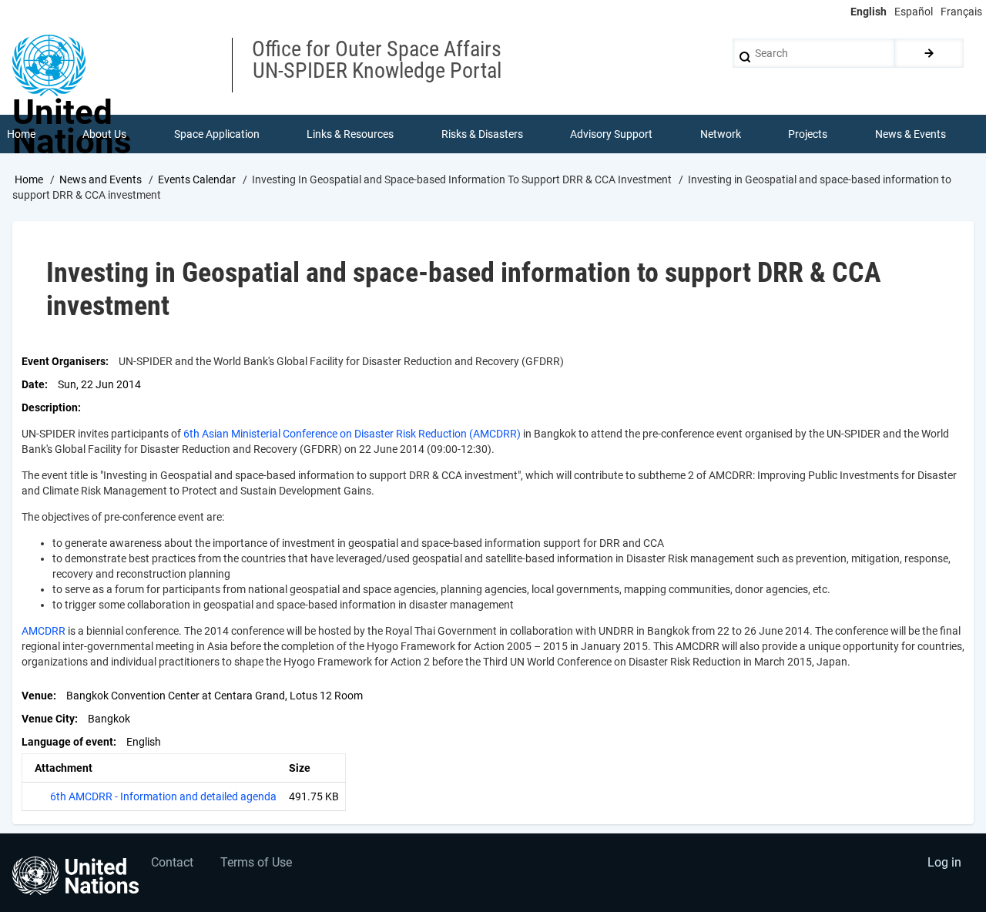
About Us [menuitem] (104, 134)
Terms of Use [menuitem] (256, 862)
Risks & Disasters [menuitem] (482, 134)
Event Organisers (64, 361)
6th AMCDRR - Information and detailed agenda (163, 796)
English (868, 11)
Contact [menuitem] (172, 862)
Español (913, 11)
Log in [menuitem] (944, 862)
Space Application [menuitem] (217, 134)
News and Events (100, 179)
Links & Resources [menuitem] (350, 134)
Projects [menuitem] (807, 134)
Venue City (48, 718)
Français (961, 11)
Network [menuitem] (720, 134)
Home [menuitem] (21, 134)
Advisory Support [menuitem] (611, 134)
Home (29, 179)
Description (50, 407)
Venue (37, 695)
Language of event (67, 742)
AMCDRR (43, 631)
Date (33, 384)
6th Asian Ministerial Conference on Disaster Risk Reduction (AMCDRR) (352, 434)
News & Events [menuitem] (910, 134)
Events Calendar (197, 179)
